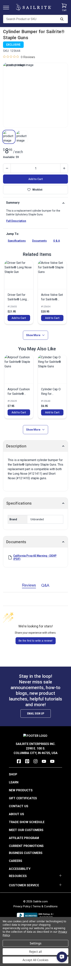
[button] (9, 137)
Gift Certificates (23, 798)
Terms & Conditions (45, 906)
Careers (15, 861)
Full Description (16, 220)
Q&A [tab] (45, 585)
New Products (21, 790)
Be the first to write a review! (35, 640)
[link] (18, 292)
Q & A (56, 240)
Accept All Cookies (35, 960)
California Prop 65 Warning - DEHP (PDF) (35, 557)
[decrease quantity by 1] (7, 168)
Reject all (35, 952)
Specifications (17, 240)
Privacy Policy (21, 906)
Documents (39, 240)
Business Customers (25, 853)
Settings (35, 943)
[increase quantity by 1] (64, 168)
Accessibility (19, 869)
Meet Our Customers (26, 830)
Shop (13, 774)
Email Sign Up (35, 713)
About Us (16, 814)
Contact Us (18, 806)
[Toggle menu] (7, 7)
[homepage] (33, 7)
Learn (13, 782)
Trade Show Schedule (26, 822)
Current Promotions (26, 846)
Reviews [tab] (29, 585)
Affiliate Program (24, 838)
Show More (33, 335)
